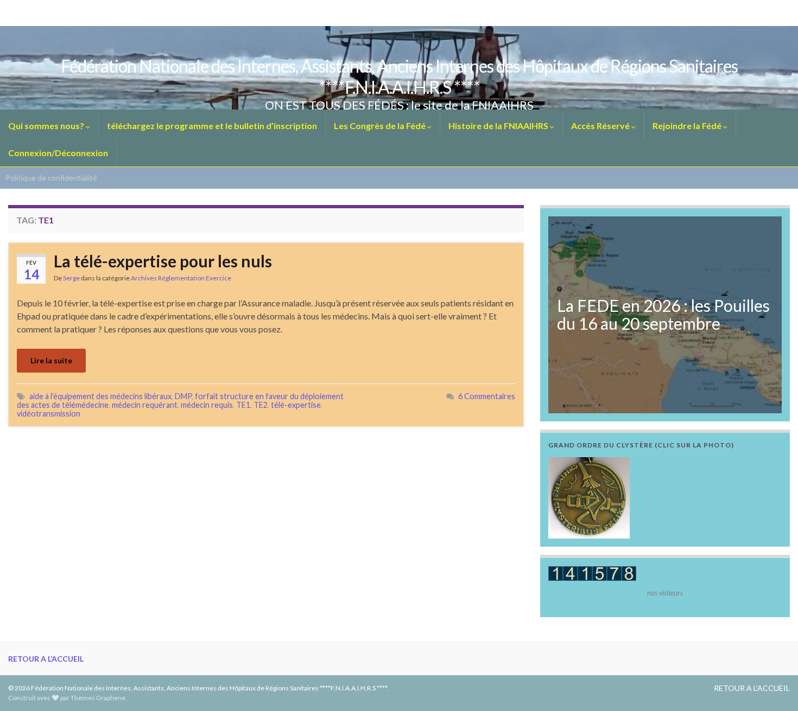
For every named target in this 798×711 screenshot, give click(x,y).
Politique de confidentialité (51, 177)
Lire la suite (51, 360)
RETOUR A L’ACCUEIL (46, 658)
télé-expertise (296, 404)
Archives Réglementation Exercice (181, 278)
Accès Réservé (601, 125)
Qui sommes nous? (47, 125)
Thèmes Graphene (98, 698)
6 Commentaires (486, 396)
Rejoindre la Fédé (688, 125)
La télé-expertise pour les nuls (163, 261)
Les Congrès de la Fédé (380, 125)
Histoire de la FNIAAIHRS (499, 125)
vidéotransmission (48, 413)
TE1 (243, 404)
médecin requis (207, 404)
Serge (71, 278)
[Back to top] (773, 686)
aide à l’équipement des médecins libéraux (100, 396)
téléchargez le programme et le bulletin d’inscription (212, 125)
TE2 (261, 404)
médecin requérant (145, 404)
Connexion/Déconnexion (58, 153)
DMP (183, 396)
